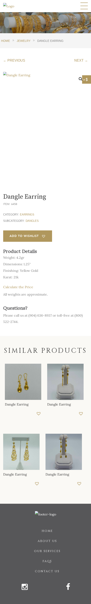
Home (47, 531)
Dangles (32, 220)
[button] (27, 236)
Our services (47, 551)
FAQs (47, 561)
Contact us (47, 571)
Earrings (27, 214)
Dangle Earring (17, 404)
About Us (47, 541)
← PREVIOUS (14, 60)
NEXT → (81, 60)
